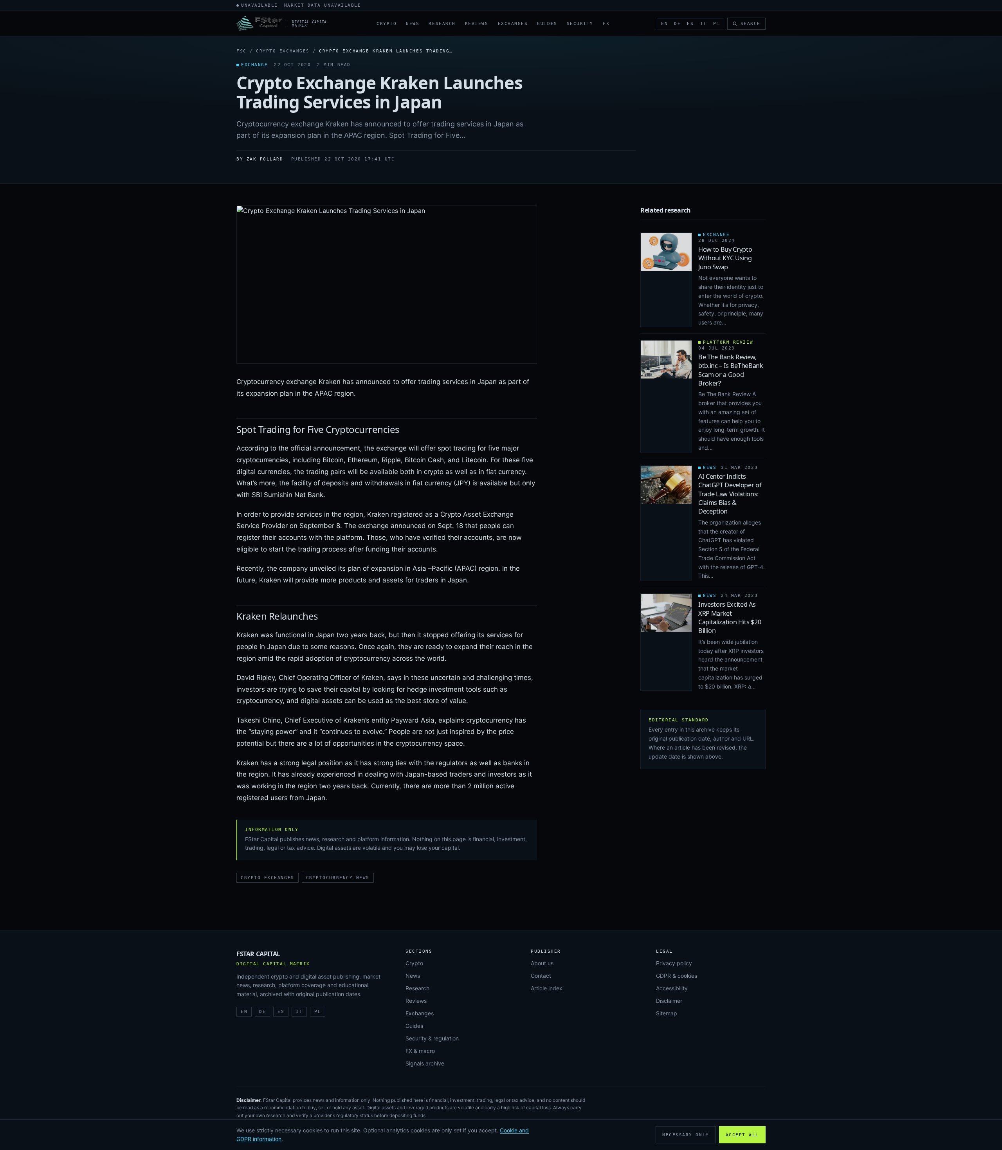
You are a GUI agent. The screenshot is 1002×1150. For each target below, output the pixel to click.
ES (690, 23)
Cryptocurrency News (337, 877)
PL (716, 23)
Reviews (476, 23)
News (412, 23)
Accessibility (672, 988)
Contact (541, 975)
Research (442, 23)
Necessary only (685, 1134)
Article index (546, 988)
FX (606, 23)
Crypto (386, 23)
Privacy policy (674, 963)
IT (703, 23)
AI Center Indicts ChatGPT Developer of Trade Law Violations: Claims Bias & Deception (729, 494)
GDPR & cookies (676, 975)
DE (677, 23)
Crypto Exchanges (283, 51)
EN (664, 23)
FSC (241, 51)
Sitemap (666, 1013)
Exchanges (513, 23)
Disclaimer (669, 1000)
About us (542, 963)
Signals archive (424, 1063)
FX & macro (420, 1050)
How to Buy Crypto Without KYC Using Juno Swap (725, 258)
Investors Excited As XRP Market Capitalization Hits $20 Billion (729, 617)
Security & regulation (432, 1038)
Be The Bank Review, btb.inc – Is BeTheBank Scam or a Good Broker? (730, 370)
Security (580, 23)
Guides (547, 23)
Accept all (742, 1134)
